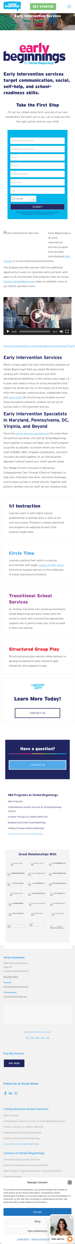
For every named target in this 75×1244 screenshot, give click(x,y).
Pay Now (14, 1063)
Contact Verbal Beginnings (19, 281)
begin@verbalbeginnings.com (15, 986)
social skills (15, 397)
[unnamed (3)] (16, 927)
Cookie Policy (23, 1239)
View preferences (37, 1230)
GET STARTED (43, 6)
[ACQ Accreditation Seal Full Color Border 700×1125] (58, 927)
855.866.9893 (10, 976)
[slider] (34, 331)
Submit (37, 206)
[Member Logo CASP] (37, 927)
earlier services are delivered (32, 433)
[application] (37, 316)
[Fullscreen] (67, 331)
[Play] (8, 331)
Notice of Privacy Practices (43, 1239)
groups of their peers (51, 565)
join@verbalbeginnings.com (15, 996)
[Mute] (61, 331)
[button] (70, 1182)
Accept (37, 1211)
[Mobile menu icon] (69, 6)
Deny (38, 1221)
